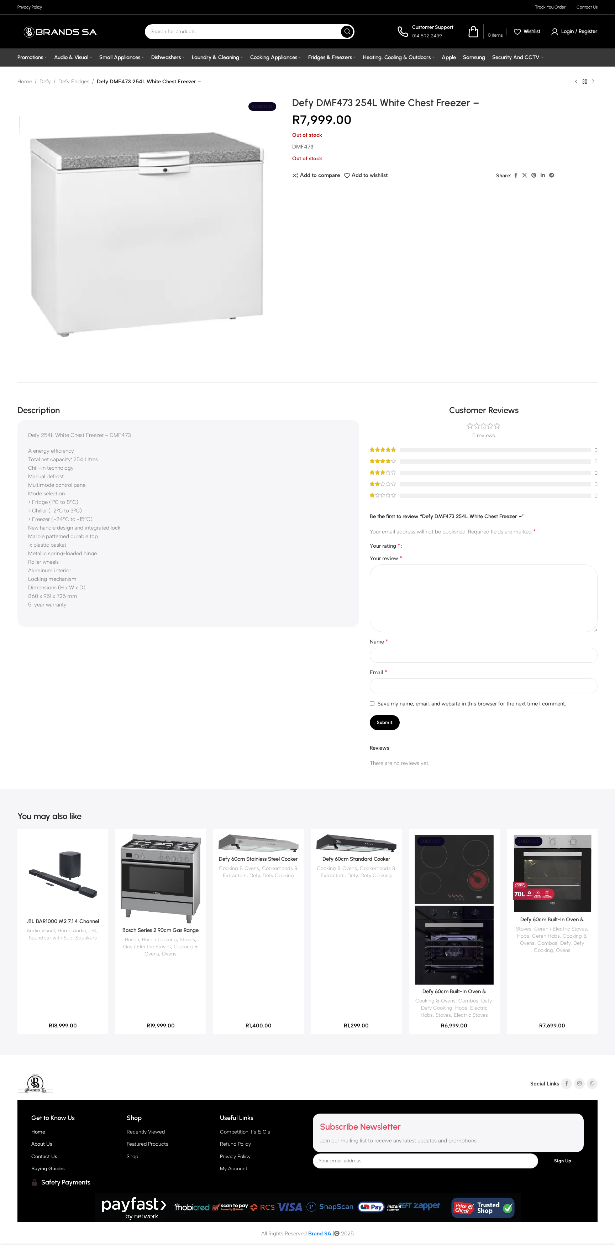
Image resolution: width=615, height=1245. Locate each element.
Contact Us (44, 1156)
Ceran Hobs (546, 936)
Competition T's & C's (245, 1132)
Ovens (169, 953)
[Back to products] (584, 82)
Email (378, 672)
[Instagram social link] (579, 1083)
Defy (45, 81)
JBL (93, 930)
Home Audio (72, 930)
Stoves (187, 939)
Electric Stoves (471, 1015)
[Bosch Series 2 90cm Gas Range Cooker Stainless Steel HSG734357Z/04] (161, 878)
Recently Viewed (146, 1132)
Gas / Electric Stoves (147, 946)
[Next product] (593, 82)
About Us (41, 1144)
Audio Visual (41, 930)
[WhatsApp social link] (592, 1083)
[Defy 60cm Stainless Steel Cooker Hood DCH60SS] (259, 843)
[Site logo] (59, 31)
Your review (386, 558)
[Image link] (61, 1083)
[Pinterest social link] (533, 176)
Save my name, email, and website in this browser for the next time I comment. (472, 703)
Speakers (86, 937)
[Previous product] (576, 82)
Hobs (461, 1008)
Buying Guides (48, 1169)
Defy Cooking (278, 875)
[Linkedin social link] (542, 176)
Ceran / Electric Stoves (560, 929)
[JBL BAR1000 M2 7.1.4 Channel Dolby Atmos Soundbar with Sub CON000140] (63, 874)
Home (24, 81)
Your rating (385, 546)
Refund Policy (235, 1144)
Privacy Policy (235, 1156)
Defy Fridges (73, 81)
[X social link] (524, 176)
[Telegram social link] (551, 176)
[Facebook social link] (515, 176)
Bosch (132, 939)
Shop (132, 1156)
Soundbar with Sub (51, 937)
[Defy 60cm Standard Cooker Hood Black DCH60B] (356, 843)
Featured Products (147, 1144)
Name (379, 641)
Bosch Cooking (159, 939)
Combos (468, 1000)
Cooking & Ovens (239, 868)
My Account (233, 1169)
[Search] (347, 32)
